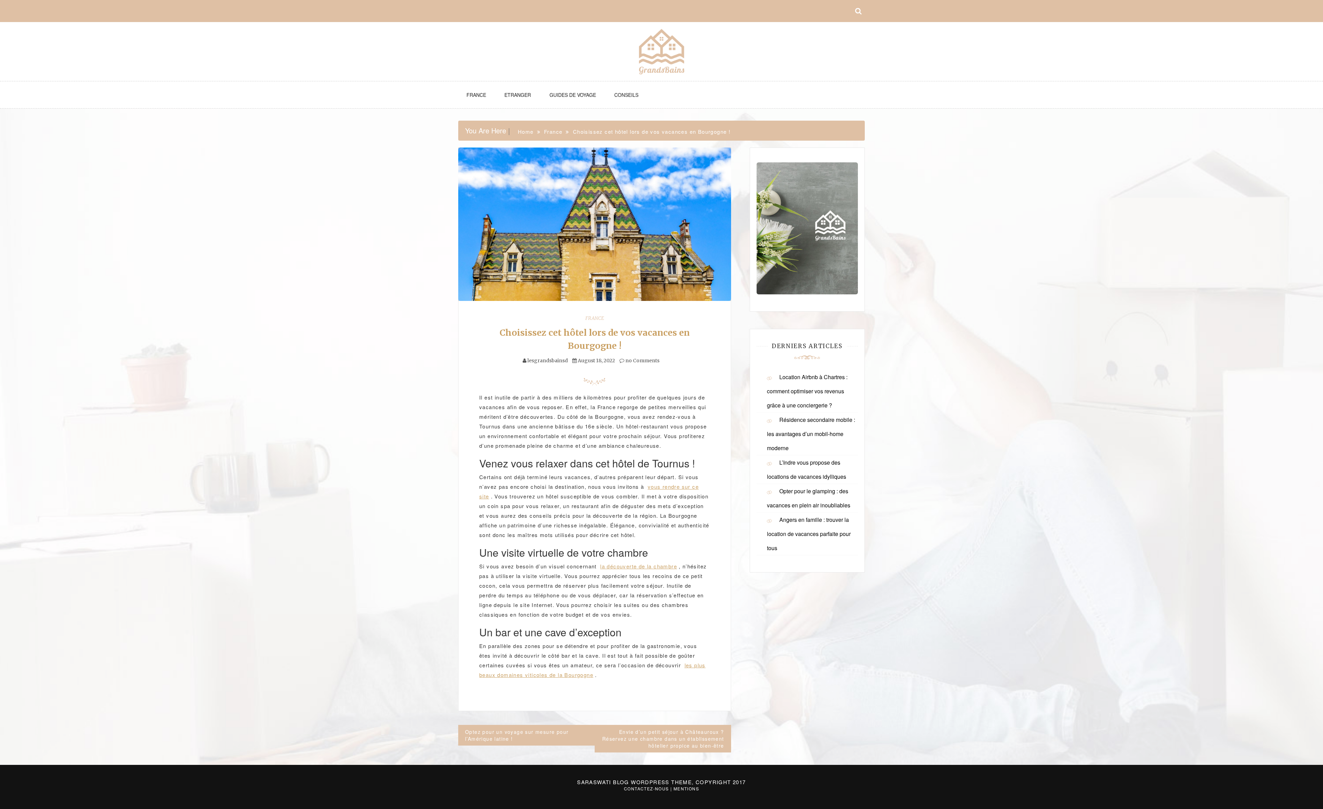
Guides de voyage (573, 94)
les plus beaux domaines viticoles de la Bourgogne (592, 669)
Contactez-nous (646, 788)
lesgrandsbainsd (547, 360)
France (476, 94)
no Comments (641, 360)
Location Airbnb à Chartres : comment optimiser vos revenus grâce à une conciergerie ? (807, 391)
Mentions (686, 788)
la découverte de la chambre (638, 566)
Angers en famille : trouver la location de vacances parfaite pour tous (809, 534)
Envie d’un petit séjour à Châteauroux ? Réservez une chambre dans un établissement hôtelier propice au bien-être (663, 738)
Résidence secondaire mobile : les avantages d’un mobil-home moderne (811, 434)
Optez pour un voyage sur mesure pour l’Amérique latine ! (516, 735)
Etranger (517, 94)
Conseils (626, 94)
